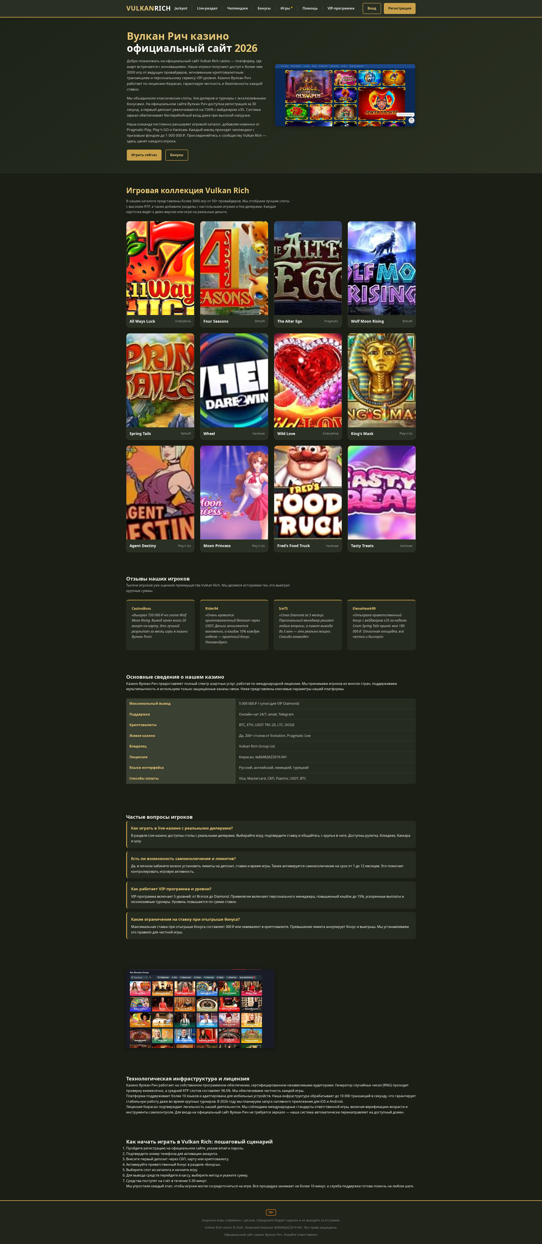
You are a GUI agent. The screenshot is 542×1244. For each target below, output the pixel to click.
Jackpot (181, 8)
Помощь (310, 8)
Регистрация (399, 8)
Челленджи (237, 8)
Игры (287, 8)
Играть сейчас (144, 155)
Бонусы (264, 8)
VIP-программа (341, 8)
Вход (372, 8)
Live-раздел (207, 8)
